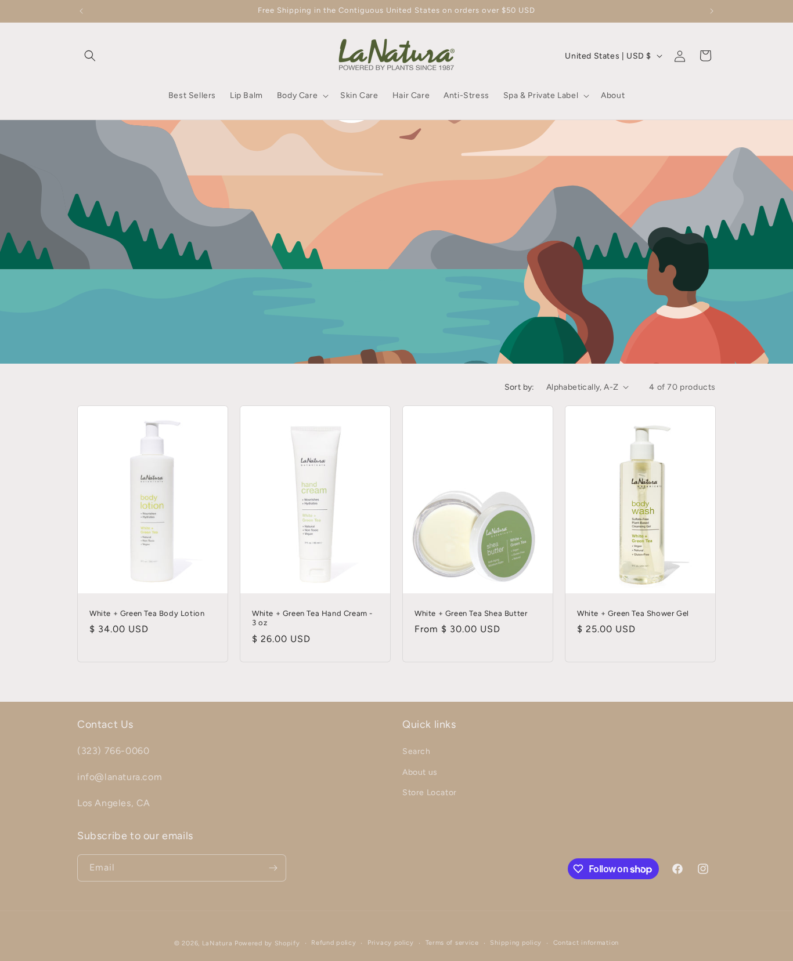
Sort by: (519, 387)
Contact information (586, 943)
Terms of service (452, 943)
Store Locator (429, 792)
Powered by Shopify (267, 943)
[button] (90, 55)
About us (420, 772)
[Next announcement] (711, 11)
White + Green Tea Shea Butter (470, 612)
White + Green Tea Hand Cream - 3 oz (312, 617)
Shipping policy (516, 943)
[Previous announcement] (81, 11)
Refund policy (333, 943)
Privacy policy (390, 943)
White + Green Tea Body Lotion (146, 612)
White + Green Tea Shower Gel (633, 612)
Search (416, 752)
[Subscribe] (273, 868)
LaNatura (217, 943)
